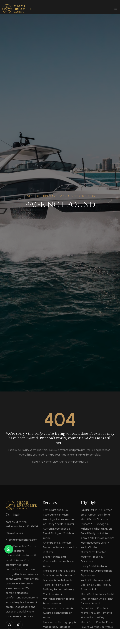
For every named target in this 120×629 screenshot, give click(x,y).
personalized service (18, 569)
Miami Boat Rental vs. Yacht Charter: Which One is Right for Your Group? (97, 599)
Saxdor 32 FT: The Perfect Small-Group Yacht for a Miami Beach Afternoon (96, 514)
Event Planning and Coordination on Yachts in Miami (58, 561)
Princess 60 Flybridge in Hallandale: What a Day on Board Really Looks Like (96, 528)
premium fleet (14, 564)
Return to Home (41, 461)
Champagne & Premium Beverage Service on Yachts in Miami (60, 547)
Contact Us (81, 461)
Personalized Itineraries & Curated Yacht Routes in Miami (58, 613)
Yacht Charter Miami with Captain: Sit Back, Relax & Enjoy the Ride (96, 585)
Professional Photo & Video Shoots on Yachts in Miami (59, 573)
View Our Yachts (62, 461)
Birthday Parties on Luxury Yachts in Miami (58, 592)
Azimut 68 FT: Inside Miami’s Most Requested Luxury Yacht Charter (97, 542)
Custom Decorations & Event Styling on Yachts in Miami (58, 533)
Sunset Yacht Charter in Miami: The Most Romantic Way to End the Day (96, 613)
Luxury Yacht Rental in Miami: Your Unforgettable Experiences (96, 570)
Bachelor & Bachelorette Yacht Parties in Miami (57, 582)
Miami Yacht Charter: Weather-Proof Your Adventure (93, 556)
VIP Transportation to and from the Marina (58, 601)
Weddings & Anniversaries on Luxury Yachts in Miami (58, 522)
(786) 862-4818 (14, 533)
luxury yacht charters (18, 555)
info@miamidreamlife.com (21, 539)
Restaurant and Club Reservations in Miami (56, 512)
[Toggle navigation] (116, 10)
